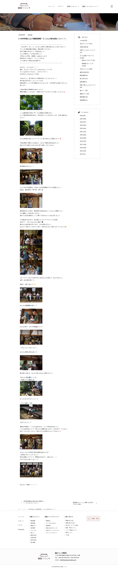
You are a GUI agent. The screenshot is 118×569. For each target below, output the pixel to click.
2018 (81, 141)
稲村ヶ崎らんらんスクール (87, 85)
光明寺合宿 (83, 47)
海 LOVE (82, 78)
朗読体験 (30, 35)
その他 (82, 40)
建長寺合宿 (83, 72)
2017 (81, 144)
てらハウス (33, 530)
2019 (81, 138)
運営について (69, 532)
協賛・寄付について (71, 527)
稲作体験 (82, 81)
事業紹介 (48, 520)
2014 (81, 154)
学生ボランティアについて (52, 530)
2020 (81, 135)
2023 (81, 125)
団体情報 (48, 525)
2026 (81, 115)
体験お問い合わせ (70, 523)
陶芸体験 (82, 97)
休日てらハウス (84, 43)
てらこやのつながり (51, 523)
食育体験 (82, 100)
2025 (81, 119)
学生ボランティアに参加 (72, 525)
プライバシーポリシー (51, 532)
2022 (81, 128)
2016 (81, 147)
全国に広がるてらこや (51, 528)
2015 (81, 151)
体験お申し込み (70, 520)
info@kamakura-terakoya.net (68, 560)
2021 (81, 131)
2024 (81, 122)
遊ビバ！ (82, 90)
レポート (25, 509)
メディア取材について (71, 530)
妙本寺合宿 (33, 540)
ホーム (19, 509)
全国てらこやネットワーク (87, 50)
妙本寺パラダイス (87, 60)
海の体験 (33, 542)
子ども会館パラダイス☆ (87, 55)
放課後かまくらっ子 (87, 63)
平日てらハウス (84, 69)
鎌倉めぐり (83, 93)
